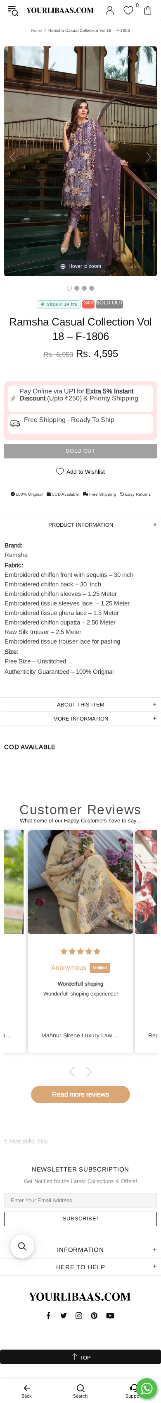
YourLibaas (60, 10)
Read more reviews (80, 1094)
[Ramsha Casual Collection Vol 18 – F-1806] (69, 288)
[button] (74, 1071)
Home (36, 30)
